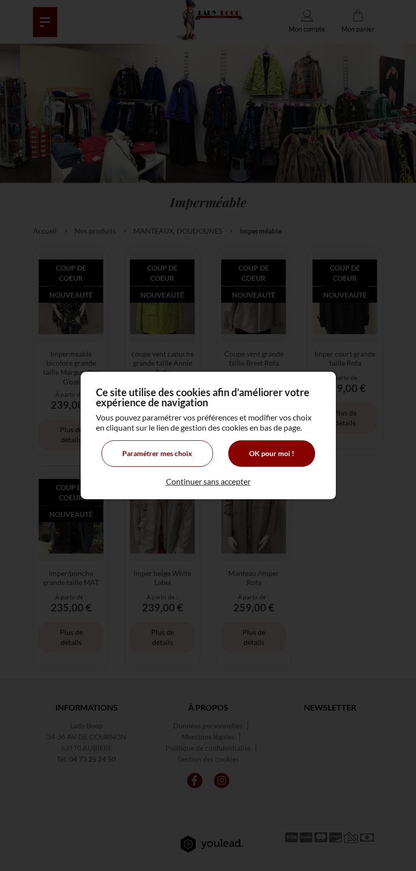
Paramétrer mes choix (157, 453)
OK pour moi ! (271, 453)
